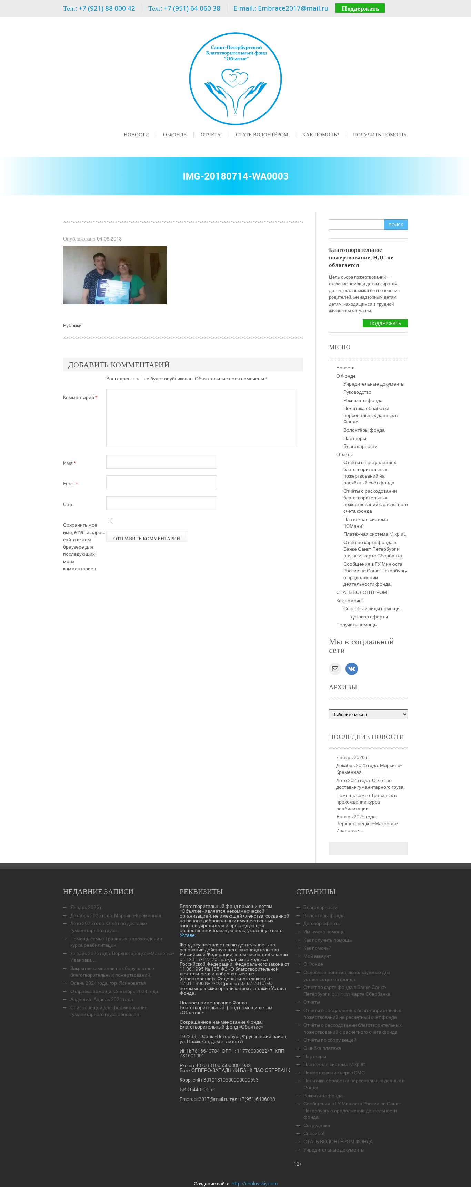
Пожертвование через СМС (334, 1072)
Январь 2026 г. (352, 757)
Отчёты (211, 134)
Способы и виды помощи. (372, 608)
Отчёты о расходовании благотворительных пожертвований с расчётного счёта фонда (375, 501)
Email (70, 483)
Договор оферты (369, 616)
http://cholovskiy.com (255, 1183)
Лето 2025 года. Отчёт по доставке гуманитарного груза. (370, 783)
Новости (136, 134)
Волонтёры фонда (364, 430)
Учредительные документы (373, 383)
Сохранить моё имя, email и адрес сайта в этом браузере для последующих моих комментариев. (83, 547)
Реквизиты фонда (363, 400)
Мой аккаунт (317, 956)
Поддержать (361, 8)
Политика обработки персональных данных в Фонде (370, 415)
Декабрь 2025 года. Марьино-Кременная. (116, 915)
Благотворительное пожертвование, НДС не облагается (361, 257)
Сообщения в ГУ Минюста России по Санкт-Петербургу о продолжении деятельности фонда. (375, 574)
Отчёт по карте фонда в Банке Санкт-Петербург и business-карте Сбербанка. (373, 549)
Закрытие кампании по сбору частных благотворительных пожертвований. (112, 971)
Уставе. (188, 935)
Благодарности (360, 446)
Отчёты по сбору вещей (330, 1039)
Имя (69, 463)
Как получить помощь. (328, 940)
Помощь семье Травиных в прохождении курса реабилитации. (366, 802)
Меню (130, 144)
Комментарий (80, 397)
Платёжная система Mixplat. (374, 534)
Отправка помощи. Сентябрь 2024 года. (114, 991)
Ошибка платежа (322, 1048)
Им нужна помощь (323, 931)
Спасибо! (313, 1133)
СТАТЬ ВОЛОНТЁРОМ (262, 134)
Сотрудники (316, 1125)
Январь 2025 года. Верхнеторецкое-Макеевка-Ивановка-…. (367, 823)
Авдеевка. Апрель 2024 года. (102, 999)
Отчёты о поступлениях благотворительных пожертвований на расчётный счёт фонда (369, 472)
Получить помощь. (380, 134)
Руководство (357, 392)
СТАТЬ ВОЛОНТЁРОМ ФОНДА (338, 1141)
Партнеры (354, 438)
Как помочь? (320, 134)
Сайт (68, 504)
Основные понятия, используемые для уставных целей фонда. (346, 975)
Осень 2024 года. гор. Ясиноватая (108, 983)
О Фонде (175, 134)
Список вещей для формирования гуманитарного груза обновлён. (109, 1010)
